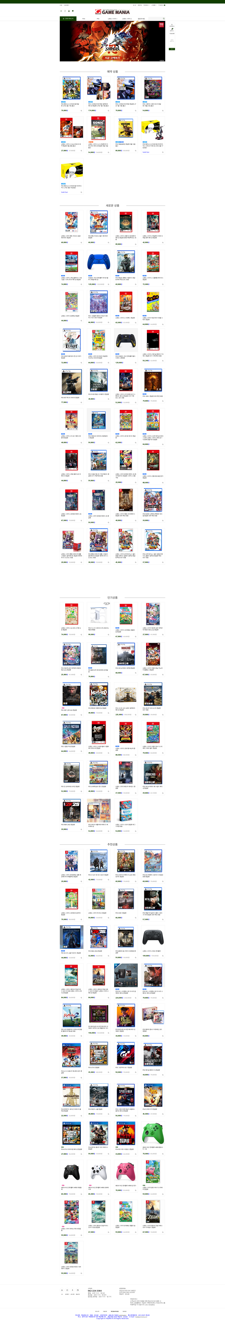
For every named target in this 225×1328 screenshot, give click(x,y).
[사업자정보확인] (122, 1315)
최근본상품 (172, 33)
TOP (172, 49)
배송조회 (78, 1294)
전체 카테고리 (69, 19)
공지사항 (72, 1294)
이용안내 (105, 1311)
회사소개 (97, 1311)
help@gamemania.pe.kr (141, 1317)
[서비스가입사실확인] (150, 1304)
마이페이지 (172, 26)
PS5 (98, 19)
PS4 (83, 19)
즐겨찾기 (67, 5)
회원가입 (140, 5)
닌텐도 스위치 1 (112, 19)
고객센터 (154, 5)
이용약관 (124, 1311)
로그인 (134, 5)
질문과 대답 (141, 19)
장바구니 (172, 30)
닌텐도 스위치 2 (127, 19)
